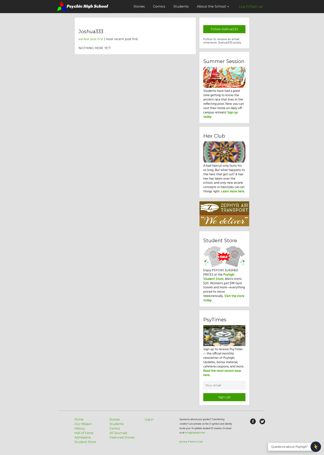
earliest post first (91, 39)
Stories (139, 6)
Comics (159, 6)
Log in (149, 419)
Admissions (82, 437)
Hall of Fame (83, 433)
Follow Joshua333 (224, 29)
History (79, 428)
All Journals (118, 433)
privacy (183, 442)
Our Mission (83, 424)
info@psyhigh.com (195, 433)
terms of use (196, 442)
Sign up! (224, 397)
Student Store (85, 442)
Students (181, 6)
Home (79, 419)
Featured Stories (122, 437)
